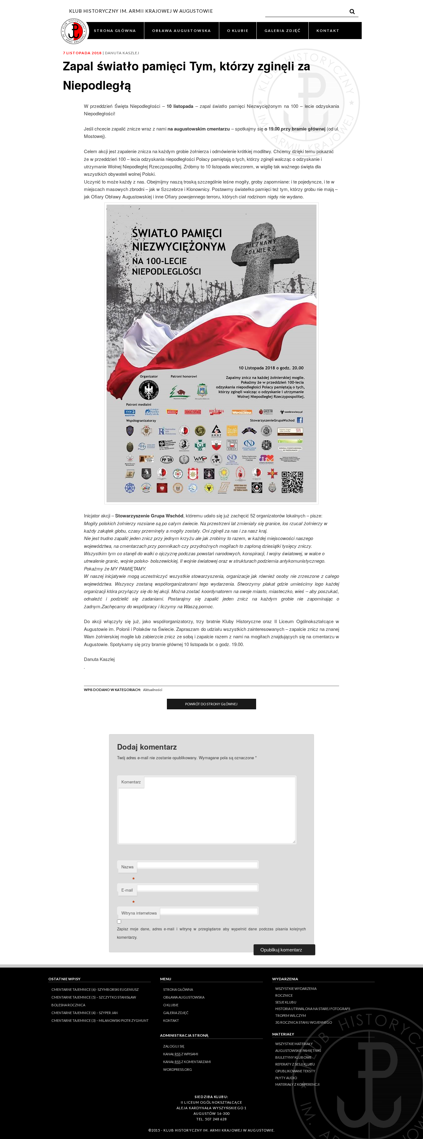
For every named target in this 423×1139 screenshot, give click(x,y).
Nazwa (128, 868)
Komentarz (131, 782)
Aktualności (152, 690)
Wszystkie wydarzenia (295, 988)
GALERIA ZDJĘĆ (282, 30)
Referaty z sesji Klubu (295, 1064)
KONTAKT (328, 30)
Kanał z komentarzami (187, 1062)
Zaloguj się (174, 1046)
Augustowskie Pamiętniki (298, 1050)
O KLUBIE (238, 30)
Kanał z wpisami (180, 1054)
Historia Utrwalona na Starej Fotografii (312, 1009)
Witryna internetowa (139, 913)
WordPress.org (177, 1069)
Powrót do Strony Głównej (211, 704)
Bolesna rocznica (68, 1005)
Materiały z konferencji (297, 1084)
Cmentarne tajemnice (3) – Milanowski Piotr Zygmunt (100, 1020)
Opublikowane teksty (295, 1071)
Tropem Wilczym (290, 1015)
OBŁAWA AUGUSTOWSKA (181, 30)
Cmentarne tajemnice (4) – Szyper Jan (84, 1013)
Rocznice (284, 995)
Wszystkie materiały (294, 1044)
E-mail (128, 891)
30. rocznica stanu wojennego (303, 1022)
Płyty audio (286, 1078)
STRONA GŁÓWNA (115, 30)
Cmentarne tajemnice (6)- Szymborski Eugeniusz (95, 989)
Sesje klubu (285, 1002)
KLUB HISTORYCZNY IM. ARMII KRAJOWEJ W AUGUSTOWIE (141, 11)
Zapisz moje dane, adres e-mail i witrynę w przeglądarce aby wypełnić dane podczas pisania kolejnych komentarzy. (211, 932)
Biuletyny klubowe (293, 1057)
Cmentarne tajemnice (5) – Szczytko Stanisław (93, 997)
